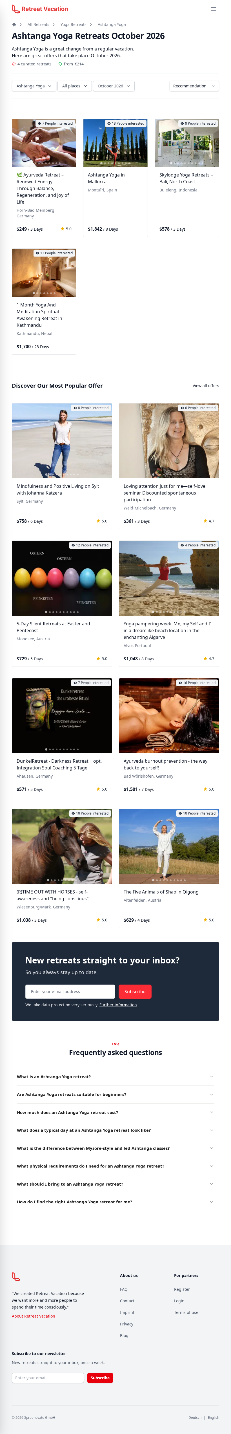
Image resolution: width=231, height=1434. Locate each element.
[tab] (28, 163)
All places (71, 86)
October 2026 (110, 86)
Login (179, 1300)
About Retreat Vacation (33, 1316)
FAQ (124, 1289)
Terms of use (186, 1312)
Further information (118, 1004)
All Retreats (38, 24)
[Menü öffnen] (213, 9)
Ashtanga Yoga (112, 24)
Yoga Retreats (73, 24)
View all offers (206, 385)
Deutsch (194, 1417)
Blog (124, 1335)
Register (182, 1289)
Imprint (127, 1312)
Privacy (126, 1324)
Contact (127, 1300)
